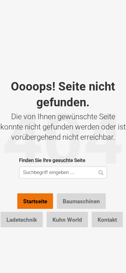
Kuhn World (67, 219)
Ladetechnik (21, 219)
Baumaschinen (81, 201)
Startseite (35, 201)
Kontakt (107, 219)
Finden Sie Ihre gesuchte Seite (52, 160)
